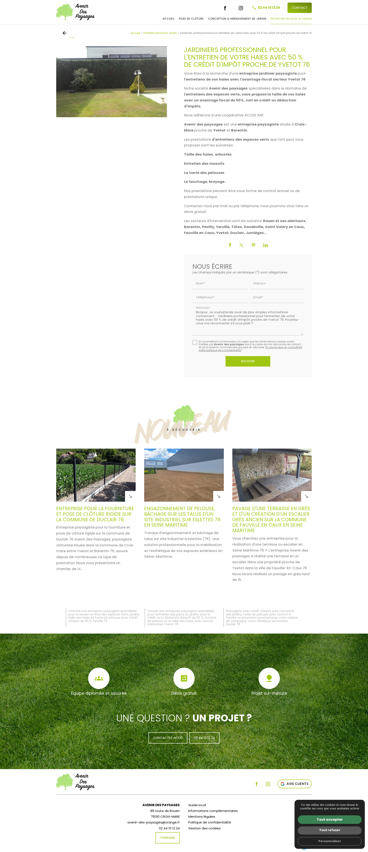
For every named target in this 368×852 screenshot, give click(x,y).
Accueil (168, 18)
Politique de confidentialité (209, 822)
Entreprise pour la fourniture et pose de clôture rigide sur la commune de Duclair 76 (95, 514)
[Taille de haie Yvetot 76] (111, 81)
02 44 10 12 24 (269, 7)
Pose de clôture (191, 18)
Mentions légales (201, 816)
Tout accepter (330, 819)
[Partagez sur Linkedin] (265, 245)
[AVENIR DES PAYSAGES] (85, 12)
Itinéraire (167, 837)
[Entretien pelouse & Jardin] (65, 33)
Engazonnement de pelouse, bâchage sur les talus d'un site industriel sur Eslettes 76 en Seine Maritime (182, 517)
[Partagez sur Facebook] (230, 245)
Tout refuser (329, 830)
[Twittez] (241, 245)
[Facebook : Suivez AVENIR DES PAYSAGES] (225, 8)
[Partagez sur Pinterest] (253, 245)
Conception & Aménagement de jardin (237, 18)
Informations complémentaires (213, 811)
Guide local (197, 805)
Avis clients (297, 783)
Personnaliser (329, 841)
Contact (300, 7)
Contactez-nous (168, 737)
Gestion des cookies (204, 828)
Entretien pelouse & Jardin (291, 18)
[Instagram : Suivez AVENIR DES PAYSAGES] (241, 8)
